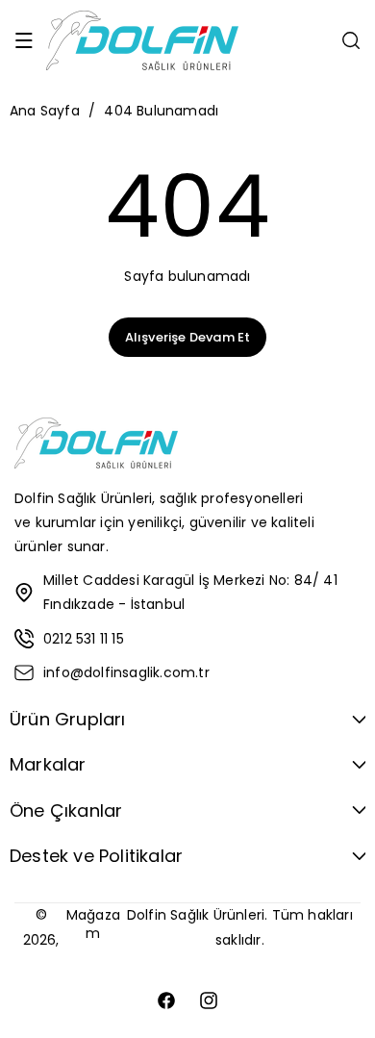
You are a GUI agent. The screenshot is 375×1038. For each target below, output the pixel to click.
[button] (24, 40)
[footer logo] (96, 447)
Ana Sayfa (45, 110)
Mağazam (93, 923)
